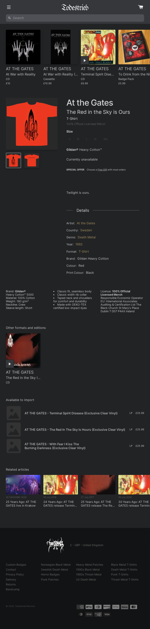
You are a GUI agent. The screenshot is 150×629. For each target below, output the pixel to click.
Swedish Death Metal (54, 569)
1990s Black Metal (88, 569)
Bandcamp (13, 589)
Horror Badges (50, 574)
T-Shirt (84, 251)
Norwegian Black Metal (56, 564)
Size (69, 131)
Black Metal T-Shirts (124, 564)
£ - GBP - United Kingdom (86, 545)
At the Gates (86, 223)
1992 (79, 244)
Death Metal (87, 237)
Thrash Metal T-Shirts (124, 579)
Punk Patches (50, 579)
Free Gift (102, 169)
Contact (11, 569)
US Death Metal (86, 579)
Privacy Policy (15, 574)
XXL (106, 139)
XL (95, 139)
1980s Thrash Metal (88, 574)
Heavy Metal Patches (89, 564)
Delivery (11, 579)
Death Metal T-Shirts (124, 569)
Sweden (86, 230)
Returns (11, 584)
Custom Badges (16, 564)
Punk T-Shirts (119, 574)
